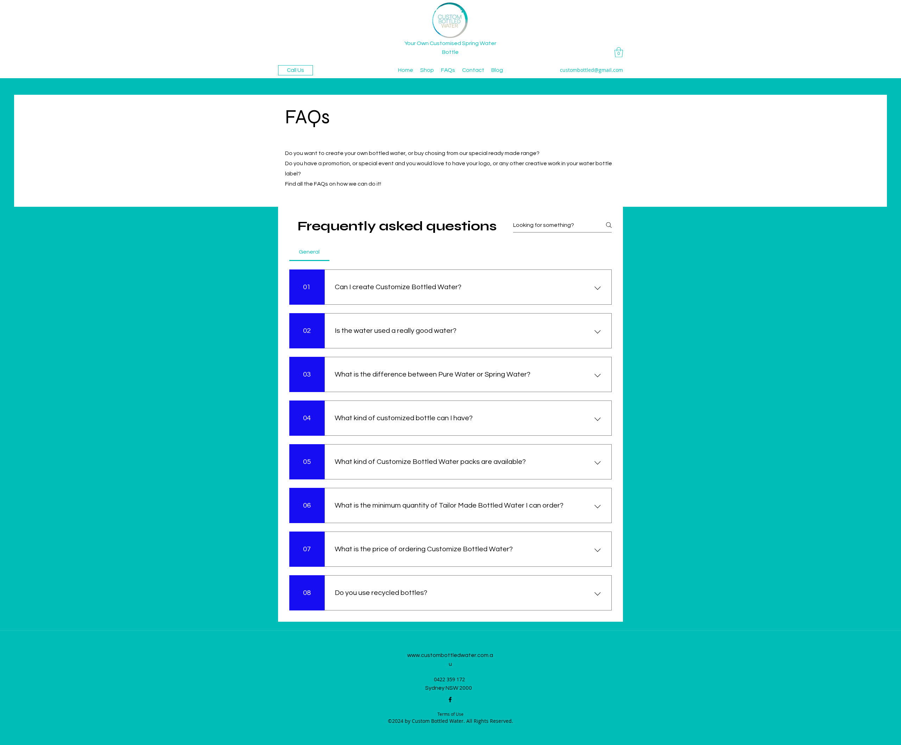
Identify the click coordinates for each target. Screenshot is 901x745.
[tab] (309, 252)
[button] (619, 52)
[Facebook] (450, 699)
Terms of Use (450, 714)
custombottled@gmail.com (591, 70)
